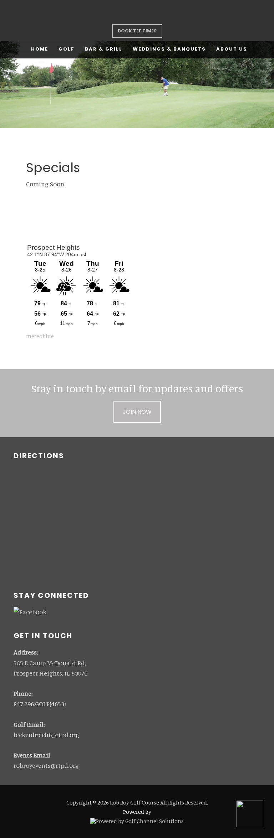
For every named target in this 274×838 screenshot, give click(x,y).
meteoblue (40, 336)
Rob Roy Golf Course (137, 12)
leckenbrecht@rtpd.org (46, 735)
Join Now (137, 412)
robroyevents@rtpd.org (46, 765)
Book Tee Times (137, 31)
